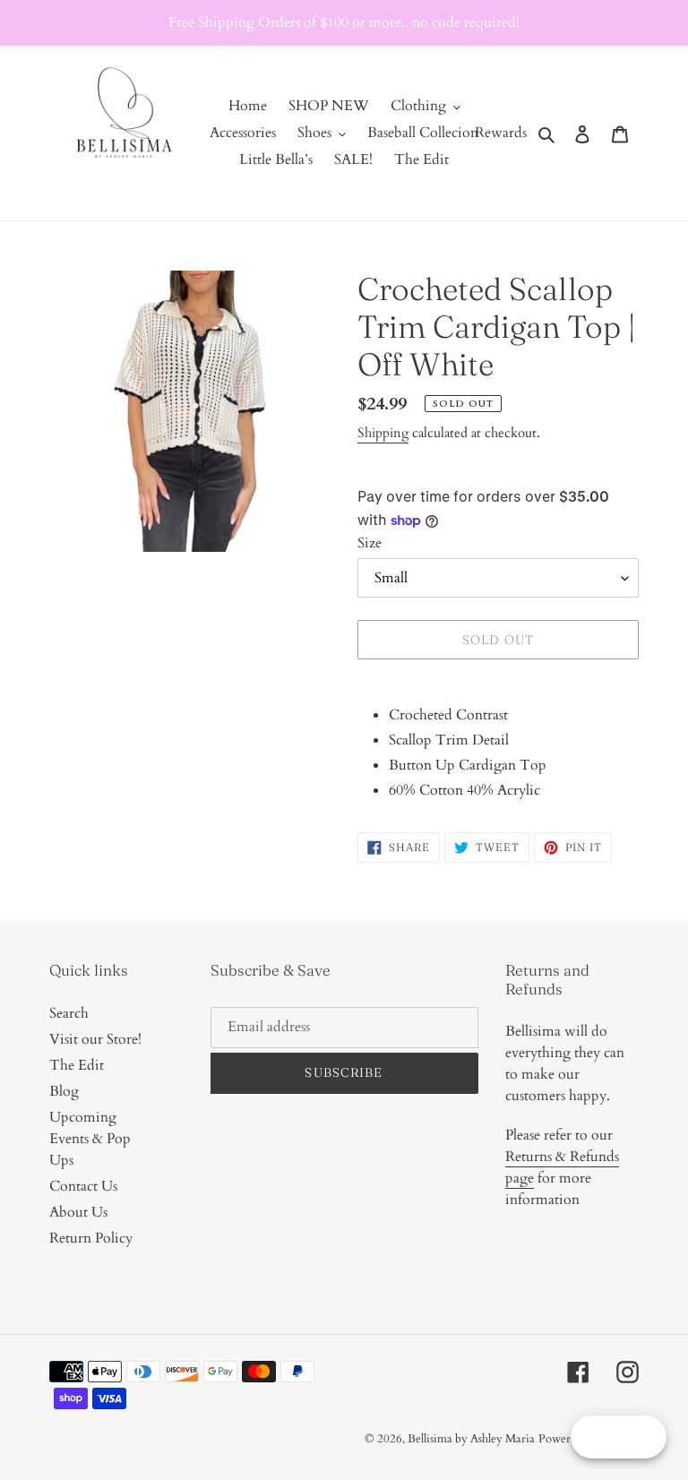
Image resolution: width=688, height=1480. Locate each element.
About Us (78, 1212)
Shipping (382, 433)
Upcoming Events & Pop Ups (90, 1138)
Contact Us (83, 1186)
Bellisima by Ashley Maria (471, 1439)
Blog (64, 1091)
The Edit (76, 1065)
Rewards (501, 132)
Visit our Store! (95, 1039)
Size (369, 543)
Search (69, 1013)
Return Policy (91, 1238)
